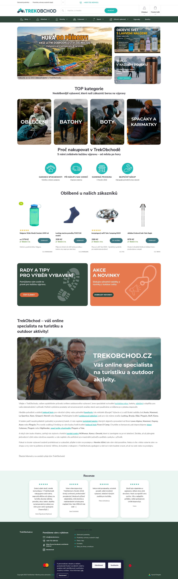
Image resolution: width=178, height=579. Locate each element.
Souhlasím (114, 565)
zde (82, 570)
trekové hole (91, 424)
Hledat (111, 10)
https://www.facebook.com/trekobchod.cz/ (57, 545)
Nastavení (62, 575)
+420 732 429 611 (52, 541)
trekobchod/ (50, 550)
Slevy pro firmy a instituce (85, 547)
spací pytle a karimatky (61, 428)
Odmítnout (99, 565)
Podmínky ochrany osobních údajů (43, 2)
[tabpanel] (35, 226)
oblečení (139, 403)
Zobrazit (44, 240)
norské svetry (73, 433)
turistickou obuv (121, 403)
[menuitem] (25, 19)
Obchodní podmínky (23, 2)
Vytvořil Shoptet (156, 575)
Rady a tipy (80, 541)
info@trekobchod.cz (52, 537)
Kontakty (80, 544)
